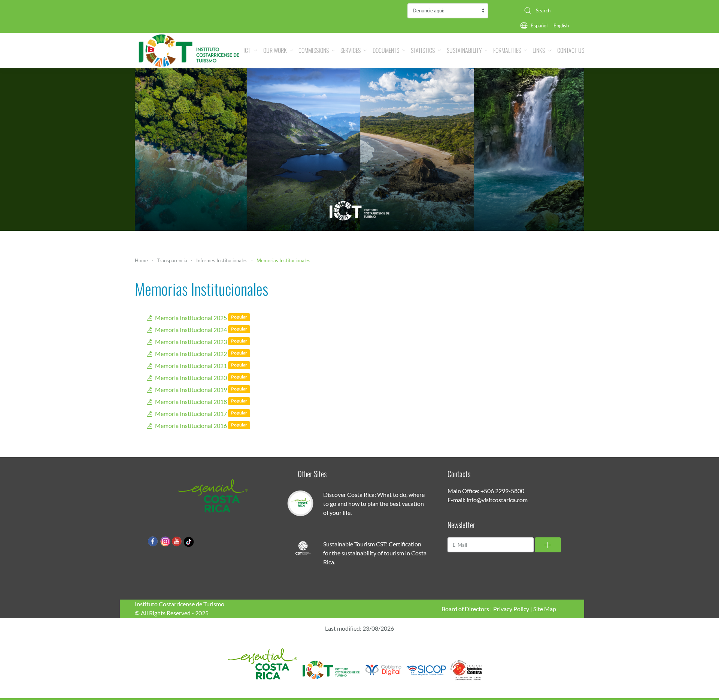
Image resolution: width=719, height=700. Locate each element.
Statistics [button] (423, 50)
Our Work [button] (275, 50)
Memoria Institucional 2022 (191, 353)
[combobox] (551, 10)
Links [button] (539, 50)
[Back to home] (189, 50)
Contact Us (570, 50)
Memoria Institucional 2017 (191, 413)
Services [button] (350, 50)
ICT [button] (247, 50)
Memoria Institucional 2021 (191, 365)
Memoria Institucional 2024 (191, 329)
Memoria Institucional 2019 (191, 389)
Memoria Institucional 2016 (191, 425)
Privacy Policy (511, 608)
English (561, 25)
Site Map (544, 608)
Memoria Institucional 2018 (191, 401)
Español (539, 25)
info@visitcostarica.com (497, 499)
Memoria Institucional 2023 (191, 341)
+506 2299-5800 (502, 490)
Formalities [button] (507, 50)
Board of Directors (465, 608)
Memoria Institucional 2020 (191, 377)
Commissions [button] (313, 50)
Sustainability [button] (464, 50)
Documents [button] (386, 50)
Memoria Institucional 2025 (191, 317)
